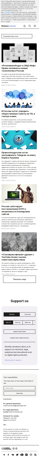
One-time (28, 314)
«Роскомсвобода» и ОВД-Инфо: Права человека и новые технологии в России (19, 68)
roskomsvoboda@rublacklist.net (14, 406)
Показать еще (19, 279)
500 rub (17, 322)
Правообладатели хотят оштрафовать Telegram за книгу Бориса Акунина (19, 155)
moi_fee (14, 418)
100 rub (8, 322)
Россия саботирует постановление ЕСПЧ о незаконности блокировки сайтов (16, 210)
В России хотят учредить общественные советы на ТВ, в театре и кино (18, 114)
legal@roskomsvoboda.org (12, 412)
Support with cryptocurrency (19, 338)
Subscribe (19, 393)
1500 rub (27, 322)
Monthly (11, 314)
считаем (7, 12)
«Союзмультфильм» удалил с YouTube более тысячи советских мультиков (18, 257)
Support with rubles (19, 331)
